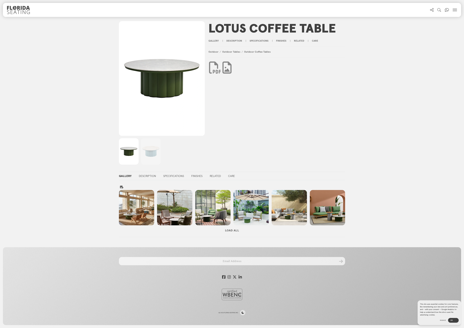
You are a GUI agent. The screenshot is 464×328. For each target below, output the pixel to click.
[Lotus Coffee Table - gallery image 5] (289, 207)
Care (315, 40)
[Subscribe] (341, 261)
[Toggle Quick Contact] (432, 10)
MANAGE (443, 320)
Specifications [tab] (173, 176)
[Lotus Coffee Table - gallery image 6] (327, 207)
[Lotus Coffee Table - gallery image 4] (251, 207)
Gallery (213, 40)
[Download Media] (227, 68)
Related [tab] (215, 176)
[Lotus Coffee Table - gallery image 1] (136, 207)
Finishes (281, 40)
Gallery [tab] (125, 176)
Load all (232, 230)
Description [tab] (147, 176)
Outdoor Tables (231, 51)
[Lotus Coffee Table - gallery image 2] (174, 207)
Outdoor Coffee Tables (257, 51)
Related (299, 40)
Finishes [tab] (197, 176)
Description (234, 40)
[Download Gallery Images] (121, 187)
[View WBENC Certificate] (232, 294)
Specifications (259, 40)
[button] (432, 10)
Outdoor (213, 51)
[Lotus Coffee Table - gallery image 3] (213, 207)
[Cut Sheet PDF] (215, 71)
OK (451, 320)
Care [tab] (231, 176)
